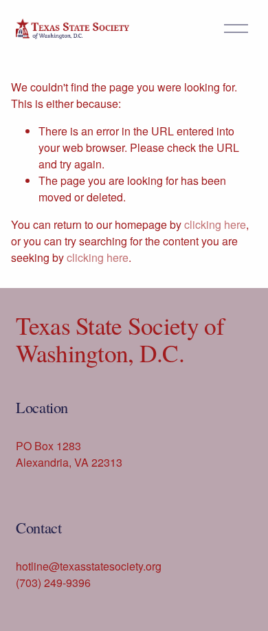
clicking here (215, 224)
